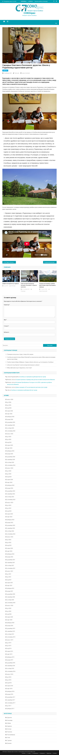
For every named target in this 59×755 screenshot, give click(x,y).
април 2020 (10, 617)
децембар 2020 (11, 594)
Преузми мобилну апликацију (41, 1)
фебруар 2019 (10, 657)
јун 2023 (9, 508)
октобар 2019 (10, 634)
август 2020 (10, 605)
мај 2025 (9, 442)
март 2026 (9, 413)
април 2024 (10, 479)
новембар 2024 (11, 459)
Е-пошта (6, 326)
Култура (9, 729)
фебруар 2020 (10, 622)
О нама (29, 753)
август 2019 (10, 640)
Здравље (9, 726)
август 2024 (10, 468)
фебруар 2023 (10, 519)
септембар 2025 (11, 431)
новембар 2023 (11, 494)
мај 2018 (9, 682)
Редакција (16, 73)
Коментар (7, 304)
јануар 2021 (10, 591)
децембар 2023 (11, 491)
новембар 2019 (11, 631)
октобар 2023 (10, 496)
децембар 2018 (11, 662)
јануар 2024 (10, 488)
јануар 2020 (10, 625)
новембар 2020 (11, 597)
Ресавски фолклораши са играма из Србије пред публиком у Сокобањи (50, 262)
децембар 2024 (11, 456)
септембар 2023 (11, 499)
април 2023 (10, 514)
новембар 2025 (11, 425)
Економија (9, 720)
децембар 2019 (11, 628)
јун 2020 (9, 611)
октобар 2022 (10, 531)
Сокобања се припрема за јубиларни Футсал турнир (33, 376)
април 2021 (10, 582)
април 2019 (10, 651)
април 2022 (10, 548)
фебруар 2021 (10, 588)
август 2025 (10, 433)
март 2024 (9, 482)
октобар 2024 (10, 462)
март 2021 (9, 585)
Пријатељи (49, 753)
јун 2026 (9, 405)
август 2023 (10, 502)
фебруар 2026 (10, 416)
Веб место (6, 332)
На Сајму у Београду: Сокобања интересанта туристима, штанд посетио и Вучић (10, 262)
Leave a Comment (26, 73)
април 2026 (10, 411)
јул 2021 (9, 574)
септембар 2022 (11, 534)
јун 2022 (9, 542)
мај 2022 (9, 545)
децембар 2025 (11, 422)
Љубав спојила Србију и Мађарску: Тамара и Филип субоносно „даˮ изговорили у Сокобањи (30, 362)
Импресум (42, 753)
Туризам (9, 740)
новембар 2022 (11, 528)
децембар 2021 (11, 559)
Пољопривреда (11, 734)
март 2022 (9, 551)
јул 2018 (9, 677)
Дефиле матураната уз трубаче (10, 283)
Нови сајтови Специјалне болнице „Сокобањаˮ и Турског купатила (29, 285)
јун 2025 (9, 439)
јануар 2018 (10, 694)
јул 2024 (9, 471)
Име (5, 319)
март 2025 (9, 448)
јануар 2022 (10, 556)
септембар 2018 (11, 671)
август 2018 (10, 674)
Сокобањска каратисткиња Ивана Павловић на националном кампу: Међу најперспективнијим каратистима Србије (31, 358)
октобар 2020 (10, 599)
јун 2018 (9, 680)
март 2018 (9, 688)
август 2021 (10, 571)
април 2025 (10, 445)
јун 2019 (9, 645)
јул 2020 (9, 608)
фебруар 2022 (10, 554)
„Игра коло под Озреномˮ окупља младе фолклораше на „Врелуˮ (23, 365)
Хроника (9, 743)
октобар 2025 (10, 428)
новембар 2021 (11, 562)
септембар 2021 (11, 568)
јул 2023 (9, 505)
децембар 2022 (11, 525)
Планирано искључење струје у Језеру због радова (20, 354)
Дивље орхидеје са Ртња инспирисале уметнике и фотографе (31, 387)
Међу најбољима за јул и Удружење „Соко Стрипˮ (19, 367)
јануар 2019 (10, 660)
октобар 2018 (10, 668)
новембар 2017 (11, 700)
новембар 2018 (11, 665)
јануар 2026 (10, 419)
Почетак (23, 753)
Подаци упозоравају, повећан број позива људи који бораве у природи (47, 285)
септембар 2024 (11, 465)
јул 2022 (9, 539)
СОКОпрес (29, 13)
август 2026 (10, 399)
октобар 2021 (10, 565)
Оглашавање (35, 753)
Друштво (5, 70)
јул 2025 (9, 436)
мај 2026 (9, 408)
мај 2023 (9, 511)
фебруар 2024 (10, 485)
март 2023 (9, 516)
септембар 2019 (11, 637)
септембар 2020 (11, 602)
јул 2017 (9, 705)
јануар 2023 (10, 522)
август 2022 (10, 536)
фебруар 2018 (10, 691)
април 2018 (10, 685)
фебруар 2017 (10, 708)
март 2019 (9, 654)
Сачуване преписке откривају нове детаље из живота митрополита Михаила (35, 379)
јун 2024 (9, 473)
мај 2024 (9, 476)
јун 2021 (9, 576)
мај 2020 (9, 614)
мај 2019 (9, 648)
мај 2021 (9, 579)
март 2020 (9, 619)
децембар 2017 (11, 697)
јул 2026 (9, 402)
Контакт (55, 753)
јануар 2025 (10, 453)
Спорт (8, 737)
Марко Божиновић (43, 291)
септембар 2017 (11, 703)
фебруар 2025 (10, 451)
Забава (9, 723)
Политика (9, 731)
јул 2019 (9, 642)
